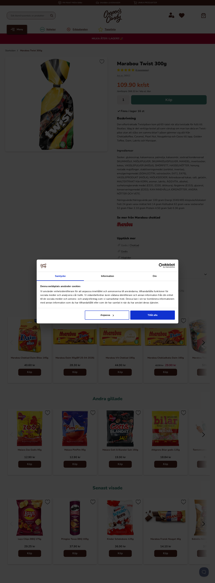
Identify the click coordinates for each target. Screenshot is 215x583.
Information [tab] (107, 276)
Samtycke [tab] (60, 276)
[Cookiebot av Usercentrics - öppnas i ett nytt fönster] (161, 265)
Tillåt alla (152, 315)
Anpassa (105, 315)
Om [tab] (155, 276)
